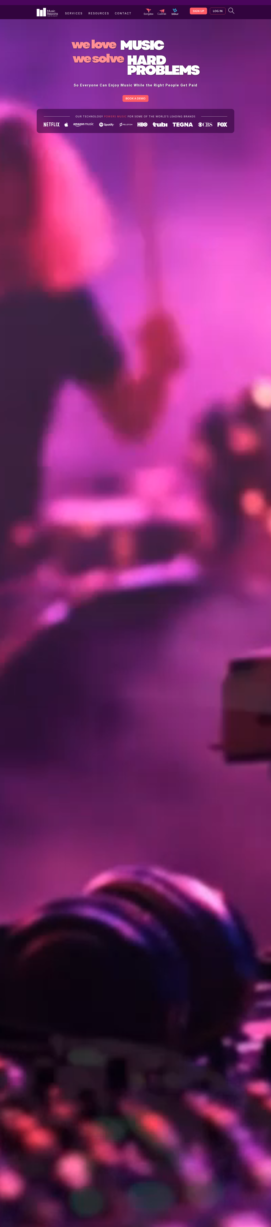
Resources (98, 13)
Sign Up (198, 11)
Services (74, 13)
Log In (218, 11)
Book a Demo (135, 98)
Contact (123, 13)
